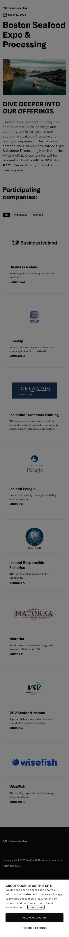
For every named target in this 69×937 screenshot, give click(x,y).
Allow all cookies (34, 917)
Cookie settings (34, 928)
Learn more (36, 907)
